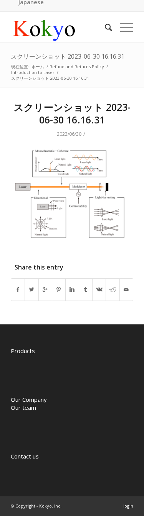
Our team (23, 407)
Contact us (25, 456)
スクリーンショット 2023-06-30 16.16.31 (67, 56)
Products (23, 351)
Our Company (29, 399)
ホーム (37, 66)
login (128, 506)
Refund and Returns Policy (77, 66)
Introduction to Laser (33, 72)
